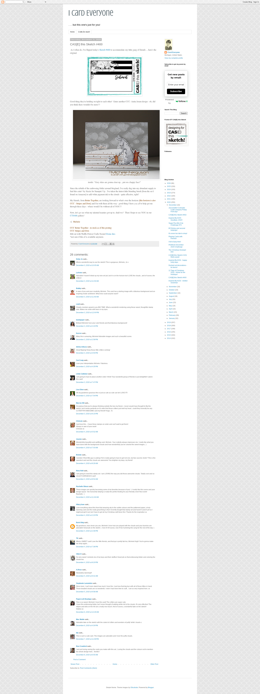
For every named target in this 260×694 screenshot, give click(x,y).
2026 (169, 183)
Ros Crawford (81, 646)
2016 (169, 332)
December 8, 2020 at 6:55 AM (87, 655)
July (170, 299)
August (171, 296)
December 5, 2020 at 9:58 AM (87, 592)
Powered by (169, 101)
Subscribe (176, 91)
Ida (77, 633)
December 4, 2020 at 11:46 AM (87, 497)
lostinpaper (80, 320)
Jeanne (79, 439)
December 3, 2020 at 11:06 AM (87, 281)
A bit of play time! (175, 242)
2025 (169, 186)
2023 (169, 193)
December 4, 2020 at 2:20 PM (87, 515)
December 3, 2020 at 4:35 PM (87, 366)
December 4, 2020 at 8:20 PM (87, 562)
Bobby (78, 288)
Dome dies (110, 233)
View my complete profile (174, 58)
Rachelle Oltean (82, 486)
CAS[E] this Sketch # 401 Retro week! (178, 256)
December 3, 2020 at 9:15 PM (87, 414)
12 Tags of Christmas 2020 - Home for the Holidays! (177, 272)
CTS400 (73, 215)
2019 (169, 322)
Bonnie (79, 455)
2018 (169, 326)
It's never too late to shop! (178, 233)
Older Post (154, 664)
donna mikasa (81, 347)
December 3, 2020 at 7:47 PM (87, 382)
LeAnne (79, 273)
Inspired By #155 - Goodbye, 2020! (175, 219)
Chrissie (79, 421)
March (171, 312)
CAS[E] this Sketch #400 (177, 277)
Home (72, 32)
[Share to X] (108, 244)
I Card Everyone (90, 12)
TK (77, 538)
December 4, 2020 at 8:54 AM (87, 479)
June (171, 302)
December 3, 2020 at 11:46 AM (87, 297)
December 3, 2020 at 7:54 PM (87, 396)
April (171, 309)
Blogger (151, 687)
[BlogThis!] (105, 244)
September (173, 293)
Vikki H (79, 554)
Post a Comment (79, 659)
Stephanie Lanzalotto (84, 583)
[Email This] (103, 244)
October (172, 290)
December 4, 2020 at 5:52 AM (87, 432)
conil (78, 304)
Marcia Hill (80, 403)
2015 (169, 335)
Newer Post (75, 664)
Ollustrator (134, 687)
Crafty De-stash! (84, 32)
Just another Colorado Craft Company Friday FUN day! (178, 210)
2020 (169, 202)
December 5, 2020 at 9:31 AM (87, 576)
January (172, 318)
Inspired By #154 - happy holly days (178, 261)
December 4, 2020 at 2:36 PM (87, 531)
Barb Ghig (80, 522)
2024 (169, 189)
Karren (79, 333)
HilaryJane (80, 504)
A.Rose (79, 570)
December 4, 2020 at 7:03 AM (87, 448)
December (173, 205)
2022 (169, 196)
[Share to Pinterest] (113, 244)
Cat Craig (79, 360)
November (173, 287)
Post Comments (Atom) (88, 668)
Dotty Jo (79, 259)
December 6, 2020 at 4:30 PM (87, 625)
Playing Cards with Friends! (175, 237)
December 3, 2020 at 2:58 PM (87, 339)
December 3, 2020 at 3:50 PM (87, 353)
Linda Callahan (81, 374)
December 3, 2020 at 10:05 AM (87, 265)
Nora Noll (79, 471)
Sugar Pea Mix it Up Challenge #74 (176, 224)
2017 (169, 329)
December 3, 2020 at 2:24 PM (87, 326)
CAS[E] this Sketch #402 (177, 215)
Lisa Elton (80, 390)
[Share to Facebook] (110, 244)
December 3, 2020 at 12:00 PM (87, 312)
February (172, 315)
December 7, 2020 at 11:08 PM (87, 639)
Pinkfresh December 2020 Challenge (176, 246)
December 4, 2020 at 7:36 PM (87, 547)
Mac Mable (80, 619)
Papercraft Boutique (84, 599)
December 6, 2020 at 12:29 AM (87, 612)
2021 (169, 199)
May (170, 306)
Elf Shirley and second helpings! (177, 229)
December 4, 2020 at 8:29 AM (87, 463)
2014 (169, 338)
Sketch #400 (104, 49)
